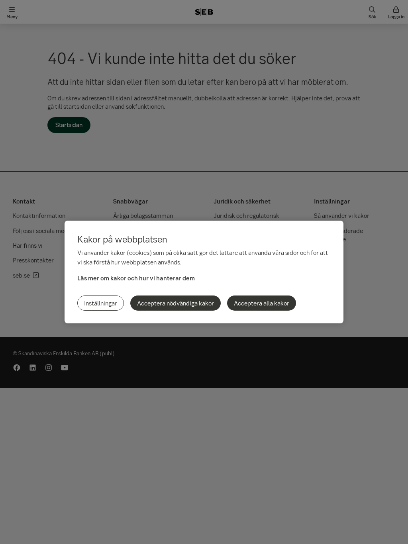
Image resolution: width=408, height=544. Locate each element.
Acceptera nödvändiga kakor (175, 303)
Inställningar (100, 303)
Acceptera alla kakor (261, 303)
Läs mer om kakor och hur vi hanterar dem (136, 278)
